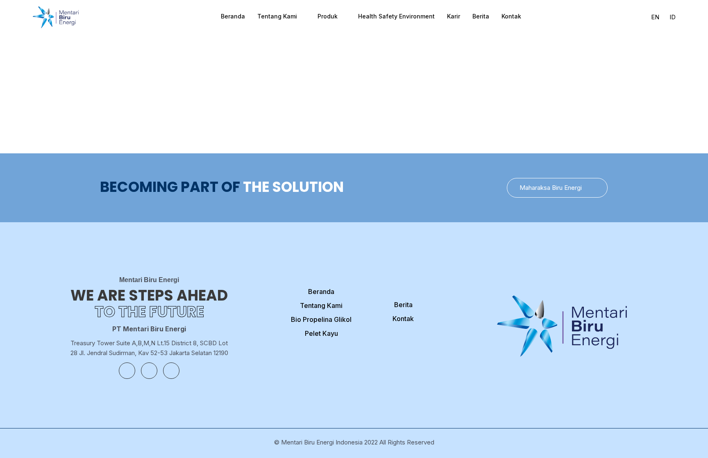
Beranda (233, 16)
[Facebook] (127, 370)
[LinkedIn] (171, 370)
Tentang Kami (277, 16)
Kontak (511, 16)
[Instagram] (149, 370)
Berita (480, 16)
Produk (328, 16)
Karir (453, 16)
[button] (557, 188)
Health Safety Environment (396, 16)
